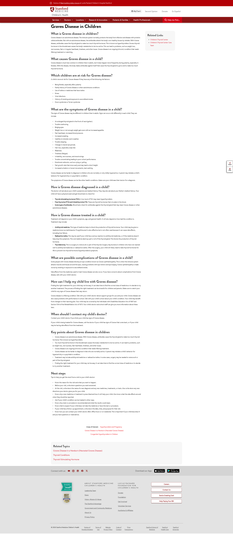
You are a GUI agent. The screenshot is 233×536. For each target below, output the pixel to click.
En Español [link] (176, 11)
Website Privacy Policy (108, 528)
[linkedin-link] (78, 471)
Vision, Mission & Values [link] (93, 499)
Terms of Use (98, 528)
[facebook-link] (82, 471)
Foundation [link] (122, 497)
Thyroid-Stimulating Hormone (66, 459)
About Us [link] (88, 512)
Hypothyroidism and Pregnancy (111, 427)
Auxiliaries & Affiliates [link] (125, 510)
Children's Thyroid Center (159, 39)
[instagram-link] (73, 471)
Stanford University (176, 528)
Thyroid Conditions (61, 455)
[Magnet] (66, 486)
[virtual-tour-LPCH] (69, 471)
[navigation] (116, 20)
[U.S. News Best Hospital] (66, 498)
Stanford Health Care (165, 528)
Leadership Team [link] (90, 491)
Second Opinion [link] (151, 11)
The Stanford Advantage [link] (93, 504)
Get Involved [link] (122, 502)
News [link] (87, 495)
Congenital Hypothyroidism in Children (104, 434)
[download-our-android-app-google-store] (173, 471)
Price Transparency (129, 528)
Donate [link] (165, 11)
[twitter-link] (87, 471)
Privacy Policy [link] (90, 517)
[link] (177, 11)
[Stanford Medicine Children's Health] (59, 11)
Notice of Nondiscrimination (87, 528)
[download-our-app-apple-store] (159, 471)
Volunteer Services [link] (124, 506)
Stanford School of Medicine (152, 528)
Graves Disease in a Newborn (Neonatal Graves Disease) (104, 430)
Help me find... (173, 20)
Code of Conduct (118, 528)
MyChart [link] (137, 11)
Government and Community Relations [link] (98, 508)
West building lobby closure (69, 3)
